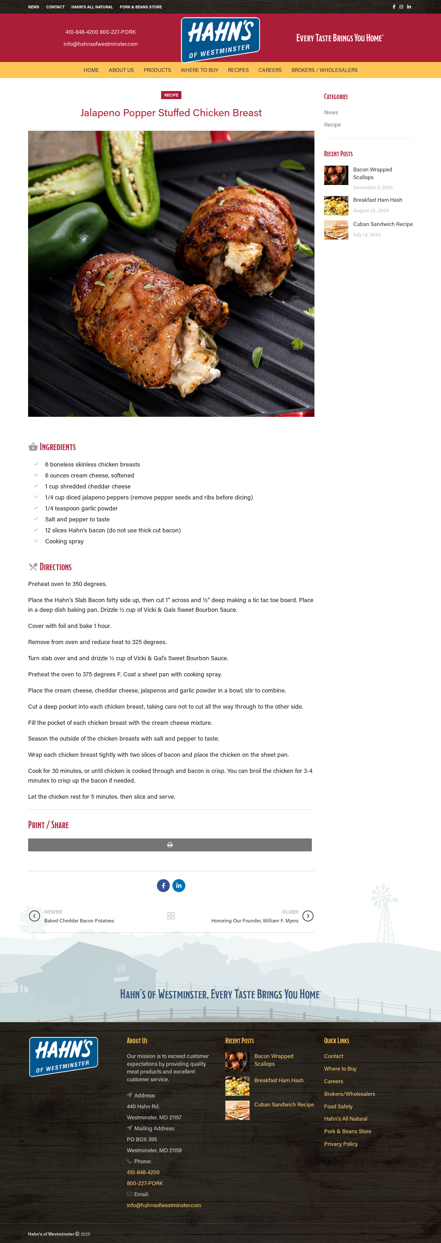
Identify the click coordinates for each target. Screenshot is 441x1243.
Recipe (171, 95)
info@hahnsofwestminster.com (101, 43)
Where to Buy (340, 1068)
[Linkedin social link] (409, 7)
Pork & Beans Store (347, 1131)
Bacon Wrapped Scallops (372, 173)
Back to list (171, 916)
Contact (333, 1055)
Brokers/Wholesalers (349, 1093)
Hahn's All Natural (345, 1118)
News (331, 112)
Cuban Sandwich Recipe (383, 223)
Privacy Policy (341, 1143)
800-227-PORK (118, 31)
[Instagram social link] (401, 7)
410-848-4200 (82, 31)
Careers (333, 1080)
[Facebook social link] (394, 7)
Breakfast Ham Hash (378, 199)
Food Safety (338, 1106)
